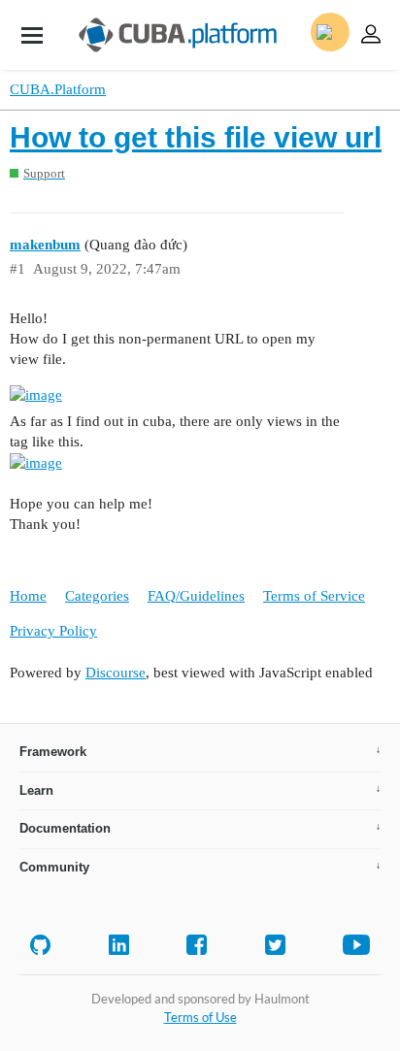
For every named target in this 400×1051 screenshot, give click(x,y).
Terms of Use (200, 1017)
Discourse (115, 672)
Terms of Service (314, 596)
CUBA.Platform (58, 89)
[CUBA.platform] (32, 35)
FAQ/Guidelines (196, 596)
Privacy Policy (53, 631)
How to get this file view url (196, 137)
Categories (97, 596)
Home (28, 596)
